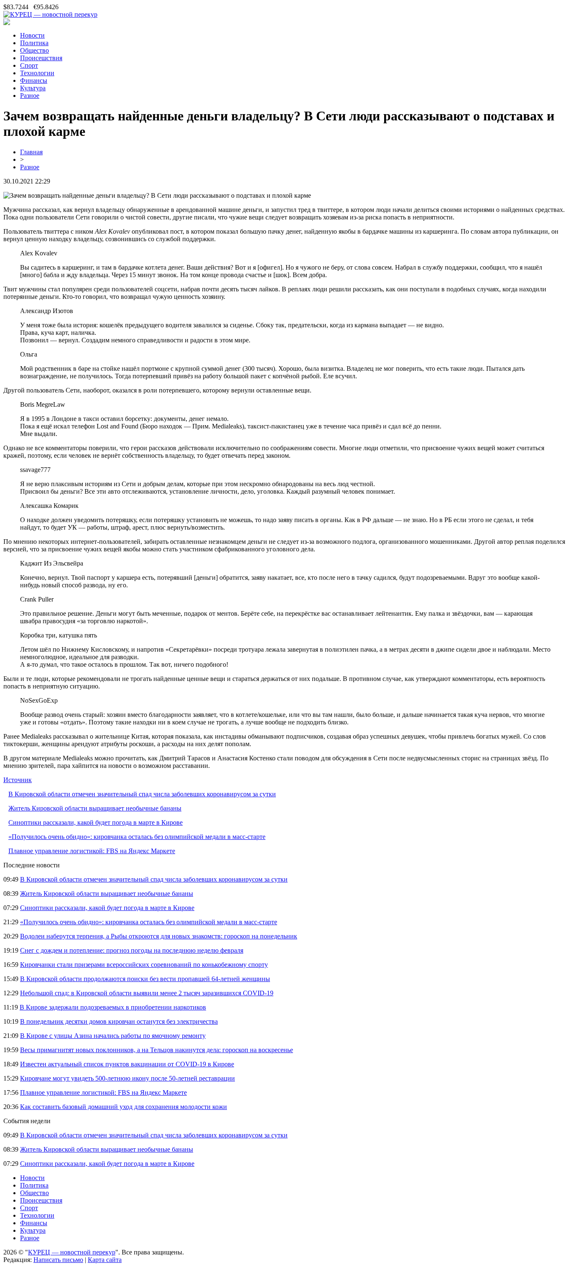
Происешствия (41, 57)
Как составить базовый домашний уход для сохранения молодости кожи (123, 1106)
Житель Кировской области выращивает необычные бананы (94, 808)
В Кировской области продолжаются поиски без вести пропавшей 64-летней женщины (145, 978)
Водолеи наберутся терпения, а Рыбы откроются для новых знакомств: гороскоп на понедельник (158, 936)
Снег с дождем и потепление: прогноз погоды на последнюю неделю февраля (131, 950)
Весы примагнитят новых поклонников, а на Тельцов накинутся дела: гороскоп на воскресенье (156, 1049)
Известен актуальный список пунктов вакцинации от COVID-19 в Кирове (127, 1064)
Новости (32, 35)
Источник (17, 779)
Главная (31, 152)
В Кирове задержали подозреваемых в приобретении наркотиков (113, 1007)
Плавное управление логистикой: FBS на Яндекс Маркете (91, 850)
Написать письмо (58, 1259)
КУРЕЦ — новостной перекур (71, 1252)
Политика (34, 42)
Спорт (29, 65)
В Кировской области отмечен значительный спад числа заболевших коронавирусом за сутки (142, 794)
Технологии (37, 72)
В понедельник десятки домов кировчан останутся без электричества (119, 1021)
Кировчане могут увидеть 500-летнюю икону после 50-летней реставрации (127, 1078)
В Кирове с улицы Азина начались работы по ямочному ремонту (113, 1035)
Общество (34, 50)
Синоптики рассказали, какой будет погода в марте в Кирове (95, 822)
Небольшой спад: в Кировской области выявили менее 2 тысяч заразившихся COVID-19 (146, 993)
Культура (33, 88)
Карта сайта (105, 1259)
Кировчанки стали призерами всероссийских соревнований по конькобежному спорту (144, 964)
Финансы (33, 80)
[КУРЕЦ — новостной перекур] (50, 14)
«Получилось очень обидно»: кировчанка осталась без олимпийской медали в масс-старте (136, 836)
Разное (29, 95)
